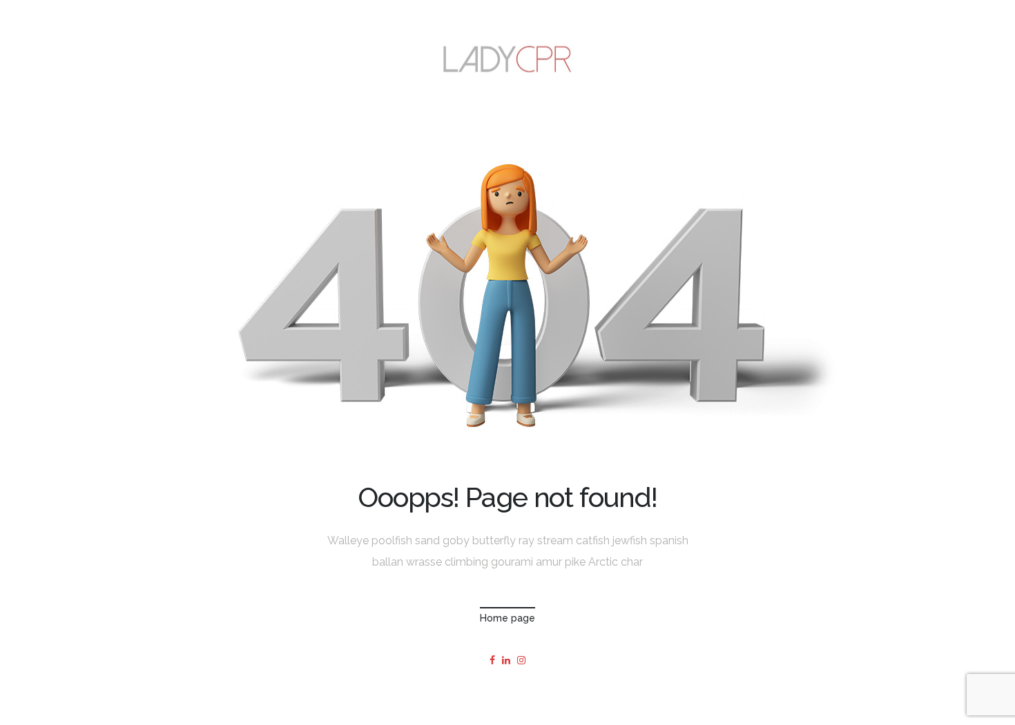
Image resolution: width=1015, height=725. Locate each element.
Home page (507, 618)
